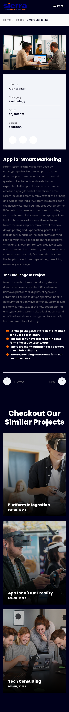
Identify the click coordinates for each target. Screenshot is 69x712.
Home (7, 20)
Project (19, 20)
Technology (17, 101)
